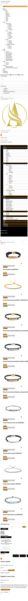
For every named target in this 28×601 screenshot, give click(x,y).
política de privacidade (21, 587)
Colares (10, 24)
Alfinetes (10, 48)
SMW (4, 49)
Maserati (7, 13)
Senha (2, 567)
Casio (7, 17)
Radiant (7, 14)
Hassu (7, 39)
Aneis (9, 34)
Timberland (8, 16)
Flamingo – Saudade (10, 44)
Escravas (10, 41)
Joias (4, 22)
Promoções (5, 72)
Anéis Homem (9, 54)
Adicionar (5, 273)
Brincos (10, 28)
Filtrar (24, 526)
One (6, 12)
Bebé (4, 68)
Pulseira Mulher (9, 60)
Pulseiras (10, 25)
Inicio (4, 8)
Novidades (5, 71)
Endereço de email (5, 580)
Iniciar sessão (11, 570)
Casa (4, 70)
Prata (4, 61)
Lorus (7, 18)
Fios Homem (8, 57)
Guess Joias (8, 23)
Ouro (4, 50)
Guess (7, 11)
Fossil (7, 20)
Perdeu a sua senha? (5, 572)
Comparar (5, 267)
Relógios (5, 9)
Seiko (7, 19)
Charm (9, 38)
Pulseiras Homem (9, 59)
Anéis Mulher (8, 55)
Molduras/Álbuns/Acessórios (12, 67)
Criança (4, 65)
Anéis (9, 27)
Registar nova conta (5, 589)
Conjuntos (10, 29)
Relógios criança (9, 66)
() (9, 91)
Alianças (7, 51)
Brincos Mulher (9, 52)
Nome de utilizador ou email (7, 565)
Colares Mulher (9, 56)
